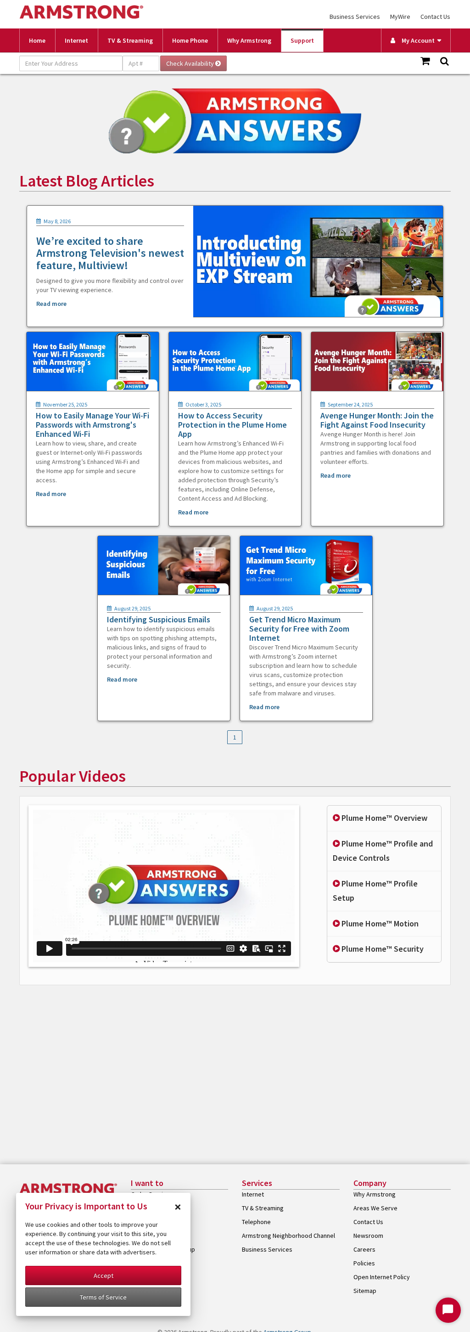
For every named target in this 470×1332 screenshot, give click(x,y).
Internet (76, 40)
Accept (103, 1275)
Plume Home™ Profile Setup (375, 890)
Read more (51, 303)
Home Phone (190, 40)
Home (37, 40)
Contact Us (435, 16)
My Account (416, 40)
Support (302, 40)
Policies (364, 1263)
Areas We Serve (375, 1208)
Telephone (256, 1222)
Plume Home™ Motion (379, 923)
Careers (364, 1249)
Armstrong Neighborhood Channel (288, 1235)
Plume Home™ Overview (383, 818)
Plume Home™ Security (382, 948)
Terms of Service (103, 1297)
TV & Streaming (130, 40)
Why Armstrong (249, 40)
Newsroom (368, 1235)
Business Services (355, 16)
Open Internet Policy (381, 1277)
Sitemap (364, 1291)
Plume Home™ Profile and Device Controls (383, 850)
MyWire (400, 16)
